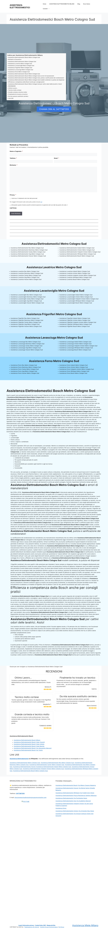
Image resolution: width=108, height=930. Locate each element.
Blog (78, 4)
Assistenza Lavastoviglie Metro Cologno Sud (21, 65)
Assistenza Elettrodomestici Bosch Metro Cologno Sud (24, 57)
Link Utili (10, 98)
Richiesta (13, 165)
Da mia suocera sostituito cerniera (18, 96)
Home (44, 4)
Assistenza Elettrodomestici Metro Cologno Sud (22, 61)
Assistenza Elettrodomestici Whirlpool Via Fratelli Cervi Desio (75, 793)
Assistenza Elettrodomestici (19, 758)
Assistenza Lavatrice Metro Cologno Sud (20, 63)
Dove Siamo (86, 4)
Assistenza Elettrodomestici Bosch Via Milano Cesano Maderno (76, 785)
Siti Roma (61, 927)
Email (56, 158)
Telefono (13, 158)
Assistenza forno (61, 808)
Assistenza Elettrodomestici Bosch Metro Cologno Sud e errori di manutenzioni (31, 76)
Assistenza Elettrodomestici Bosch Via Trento (28, 750)
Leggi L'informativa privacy (26, 925)
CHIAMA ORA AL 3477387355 (54, 109)
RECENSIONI (11, 86)
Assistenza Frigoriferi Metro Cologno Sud (20, 67)
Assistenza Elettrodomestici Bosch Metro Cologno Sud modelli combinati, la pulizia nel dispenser (36, 80)
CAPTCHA (13, 208)
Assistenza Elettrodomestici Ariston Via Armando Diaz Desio (75, 811)
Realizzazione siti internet (32, 927)
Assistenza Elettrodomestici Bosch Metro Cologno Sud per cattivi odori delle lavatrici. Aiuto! (35, 84)
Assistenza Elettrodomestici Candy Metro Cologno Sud (46, 764)
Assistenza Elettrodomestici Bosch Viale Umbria (29, 744)
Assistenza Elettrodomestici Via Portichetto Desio (71, 798)
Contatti (45, 8)
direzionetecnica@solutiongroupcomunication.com (30, 797)
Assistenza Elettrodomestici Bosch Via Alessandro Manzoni (32, 748)
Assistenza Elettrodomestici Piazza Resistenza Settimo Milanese (76, 795)
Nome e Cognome (16, 151)
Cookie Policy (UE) (40, 925)
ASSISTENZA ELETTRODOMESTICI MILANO (61, 4)
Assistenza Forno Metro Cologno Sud (19, 71)
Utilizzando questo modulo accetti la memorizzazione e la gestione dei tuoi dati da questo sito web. (39, 205)
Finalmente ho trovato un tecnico (18, 94)
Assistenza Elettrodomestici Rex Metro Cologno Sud (57, 762)
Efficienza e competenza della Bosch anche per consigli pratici (26, 82)
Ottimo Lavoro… (13, 88)
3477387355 (20, 793)
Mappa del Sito (51, 925)
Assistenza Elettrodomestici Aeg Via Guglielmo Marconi (73, 801)
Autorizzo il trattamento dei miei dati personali (24, 198)
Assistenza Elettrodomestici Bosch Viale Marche (29, 746)
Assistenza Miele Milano (85, 925)
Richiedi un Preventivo (14, 59)
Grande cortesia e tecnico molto (17, 92)
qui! (41, 202)
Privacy (13, 195)
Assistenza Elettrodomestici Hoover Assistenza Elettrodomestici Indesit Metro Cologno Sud (42, 767)
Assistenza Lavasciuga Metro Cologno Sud (20, 69)
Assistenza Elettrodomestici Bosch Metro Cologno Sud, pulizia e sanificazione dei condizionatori (36, 78)
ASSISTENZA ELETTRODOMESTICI (20, 6)
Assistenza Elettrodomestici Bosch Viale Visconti (29, 742)
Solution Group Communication (49, 927)
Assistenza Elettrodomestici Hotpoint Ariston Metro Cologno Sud (43, 768)
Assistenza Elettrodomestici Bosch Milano (27, 740)
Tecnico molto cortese (14, 90)
